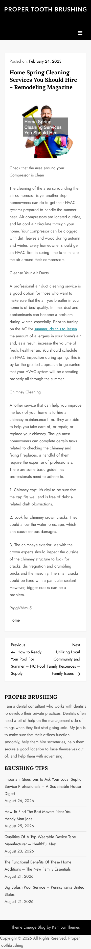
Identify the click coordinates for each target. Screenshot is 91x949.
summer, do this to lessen (55, 329)
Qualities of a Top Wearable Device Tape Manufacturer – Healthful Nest (40, 840)
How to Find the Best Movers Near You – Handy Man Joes (40, 815)
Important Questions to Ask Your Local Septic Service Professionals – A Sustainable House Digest (43, 786)
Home (15, 620)
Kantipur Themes (66, 927)
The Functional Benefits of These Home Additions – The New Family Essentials (38, 865)
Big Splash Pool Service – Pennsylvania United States (44, 890)
